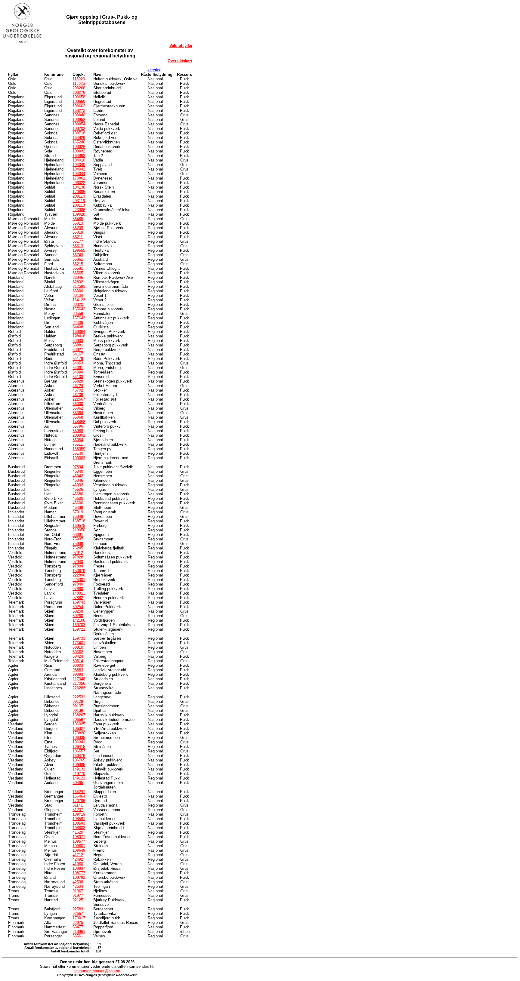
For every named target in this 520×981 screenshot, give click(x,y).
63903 (78, 340)
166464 (79, 796)
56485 (78, 219)
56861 (78, 259)
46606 (78, 503)
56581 (78, 268)
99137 (78, 706)
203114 (79, 196)
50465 (78, 782)
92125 (78, 900)
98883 (78, 670)
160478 (79, 755)
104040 (79, 164)
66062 (78, 408)
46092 (78, 485)
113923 (79, 79)
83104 (78, 295)
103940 (79, 115)
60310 (78, 647)
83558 (78, 313)
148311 (79, 593)
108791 (79, 877)
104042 (79, 169)
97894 (78, 467)
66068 (78, 417)
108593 (79, 823)
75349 (78, 516)
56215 (78, 264)
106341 (79, 742)
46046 (78, 480)
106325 (79, 724)
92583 (78, 909)
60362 (78, 652)
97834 (78, 566)
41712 (78, 855)
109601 (79, 846)
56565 (78, 273)
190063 (79, 458)
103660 (79, 101)
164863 (79, 155)
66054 (78, 440)
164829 (79, 137)
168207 (79, 715)
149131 (79, 769)
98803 (78, 665)
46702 (78, 390)
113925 (79, 83)
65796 (78, 426)
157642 (79, 318)
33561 (78, 936)
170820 (79, 733)
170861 (79, 178)
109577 (79, 841)
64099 (78, 372)
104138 (79, 187)
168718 (79, 521)
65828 (78, 381)
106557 (79, 751)
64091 (78, 367)
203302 (79, 435)
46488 (78, 507)
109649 (79, 850)
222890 (79, 575)
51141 (78, 805)
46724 (78, 385)
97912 (78, 552)
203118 (79, 205)
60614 (78, 661)
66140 (78, 453)
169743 (79, 602)
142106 (79, 620)
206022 (79, 182)
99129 (78, 701)
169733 (79, 638)
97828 (78, 557)
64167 (78, 354)
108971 (79, 837)
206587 (79, 719)
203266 (79, 88)
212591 (79, 286)
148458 (79, 422)
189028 (79, 214)
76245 (78, 548)
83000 (78, 291)
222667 (79, 399)
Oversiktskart (180, 61)
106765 (79, 760)
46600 (78, 498)
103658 (79, 97)
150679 (79, 570)
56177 (78, 241)
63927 (78, 349)
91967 (78, 891)
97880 (78, 588)
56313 (78, 246)
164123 (79, 300)
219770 (79, 773)
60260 (78, 616)
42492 (78, 859)
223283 (79, 688)
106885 (79, 764)
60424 (78, 656)
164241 (79, 791)
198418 (79, 336)
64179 (78, 358)
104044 (79, 173)
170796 (79, 800)
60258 (78, 611)
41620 (78, 832)
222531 (79, 697)
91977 (78, 895)
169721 (79, 629)
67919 (78, 512)
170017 (79, 918)
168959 (79, 449)
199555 (79, 250)
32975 (78, 922)
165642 (79, 309)
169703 (79, 625)
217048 (79, 679)
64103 (78, 376)
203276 (79, 92)
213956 (79, 530)
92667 (78, 913)
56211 (78, 237)
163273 (79, 110)
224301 (79, 579)
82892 (78, 282)
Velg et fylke (180, 45)
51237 (78, 809)
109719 (79, 814)
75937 (78, 539)
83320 (78, 304)
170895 (79, 191)
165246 (79, 142)
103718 (79, 133)
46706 (78, 394)
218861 (79, 931)
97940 (78, 561)
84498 (78, 327)
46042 (78, 476)
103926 (79, 146)
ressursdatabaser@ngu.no (97, 971)
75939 (78, 543)
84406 (78, 322)
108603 (79, 828)
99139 (78, 710)
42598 (78, 882)
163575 (79, 525)
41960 (78, 864)
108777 (79, 873)
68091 (78, 534)
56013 (78, 223)
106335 (79, 737)
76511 (78, 444)
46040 (78, 471)
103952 (79, 119)
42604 (78, 886)
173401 (79, 643)
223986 (79, 210)
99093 (78, 674)
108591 (79, 818)
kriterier (153, 70)
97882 (78, 597)
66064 (78, 413)
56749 (78, 255)
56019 (78, 232)
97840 (78, 584)
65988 (78, 431)
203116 (79, 200)
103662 (79, 106)
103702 (79, 128)
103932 (79, 151)
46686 (78, 494)
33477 (78, 927)
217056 (79, 683)
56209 (78, 228)
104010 (79, 160)
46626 (78, 489)
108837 (79, 868)
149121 (79, 778)
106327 (79, 728)
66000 (78, 403)
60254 (78, 606)
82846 (78, 277)
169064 (79, 331)
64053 (78, 363)
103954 (79, 124)
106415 (79, 746)
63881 (78, 345)
